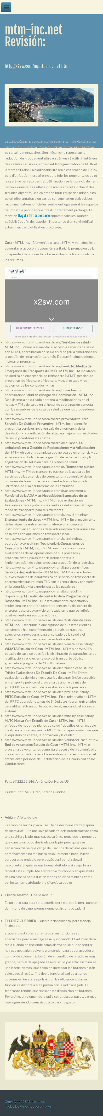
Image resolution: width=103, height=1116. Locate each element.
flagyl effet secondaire (34, 216)
